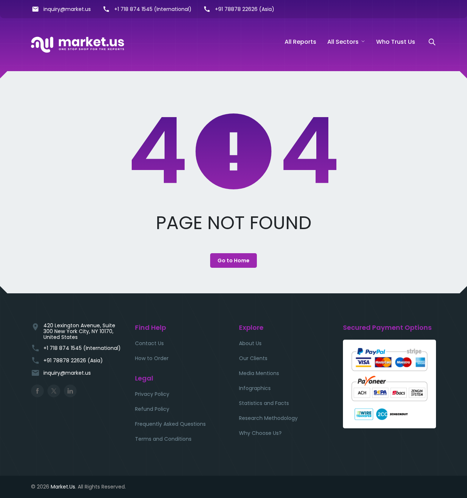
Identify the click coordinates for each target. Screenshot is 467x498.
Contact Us (149, 343)
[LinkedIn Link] (70, 391)
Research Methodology (268, 418)
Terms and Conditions (163, 439)
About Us (250, 343)
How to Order (152, 358)
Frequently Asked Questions (170, 424)
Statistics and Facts (264, 403)
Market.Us (63, 486)
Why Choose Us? (260, 433)
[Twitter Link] (53, 391)
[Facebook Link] (37, 391)
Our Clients (253, 358)
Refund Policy (152, 409)
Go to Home (233, 260)
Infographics (255, 388)
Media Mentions (259, 373)
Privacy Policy (152, 394)
